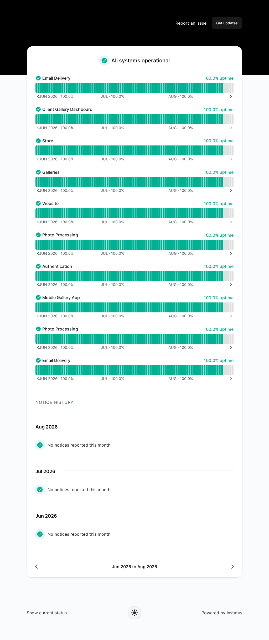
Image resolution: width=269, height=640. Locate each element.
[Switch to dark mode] (134, 612)
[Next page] (184, 566)
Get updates (227, 23)
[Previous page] (84, 566)
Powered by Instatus (221, 612)
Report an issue (190, 23)
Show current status (47, 612)
